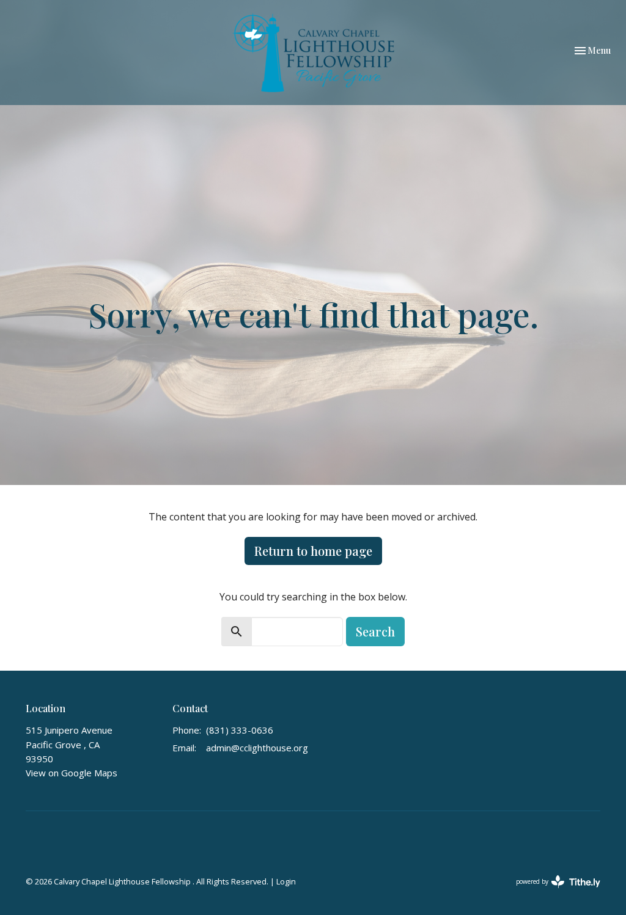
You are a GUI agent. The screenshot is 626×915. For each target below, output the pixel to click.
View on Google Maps (71, 773)
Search (375, 631)
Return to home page (313, 550)
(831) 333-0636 (239, 730)
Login (286, 881)
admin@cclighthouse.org (257, 748)
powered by (551, 891)
